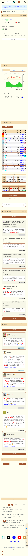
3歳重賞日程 (14, 39)
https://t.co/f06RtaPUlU (9, 386)
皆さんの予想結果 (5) (14, 195)
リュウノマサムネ (11, 171)
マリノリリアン (10, 160)
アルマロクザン (10, 140)
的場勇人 (22, 164)
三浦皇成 (22, 138)
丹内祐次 (22, 136)
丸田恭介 (22, 145)
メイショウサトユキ (11, 158)
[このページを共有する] (2, 553)
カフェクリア (10, 153)
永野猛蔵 (22, 147)
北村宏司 (22, 168)
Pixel (4, 190)
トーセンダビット (11, 155)
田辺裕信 (22, 149)
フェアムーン (10, 151)
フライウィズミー (11, 142)
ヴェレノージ (10, 166)
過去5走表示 (8, 126)
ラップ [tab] (6, 70)
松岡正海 (22, 166)
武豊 (21, 158)
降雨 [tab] (22, 70)
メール (16, 547)
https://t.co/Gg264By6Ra (13, 427)
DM (11, 547)
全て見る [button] (14, 216)
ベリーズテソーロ (11, 147)
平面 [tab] (14, 70)
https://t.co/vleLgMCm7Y (18, 344)
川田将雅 (22, 142)
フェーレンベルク (11, 162)
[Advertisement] (14, 51)
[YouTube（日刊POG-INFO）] (19, 537)
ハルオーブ (9, 138)
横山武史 (22, 171)
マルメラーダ (10, 136)
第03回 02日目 (7, 20)
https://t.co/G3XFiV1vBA (10, 367)
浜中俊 (21, 153)
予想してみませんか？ (14, 199)
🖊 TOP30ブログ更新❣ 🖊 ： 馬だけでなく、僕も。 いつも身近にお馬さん (14, 7)
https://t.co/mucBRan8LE (10, 404)
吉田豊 (21, 140)
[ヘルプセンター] (24, 537)
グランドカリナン (11, 134)
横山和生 (22, 162)
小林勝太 (22, 155)
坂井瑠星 (22, 134)
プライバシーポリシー (14, 541)
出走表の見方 (7, 205)
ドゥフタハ (9, 145)
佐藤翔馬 (22, 160)
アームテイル (10, 149)
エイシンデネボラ (11, 168)
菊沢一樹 (22, 151)
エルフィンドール (11, 164)
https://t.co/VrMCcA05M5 (10, 446)
